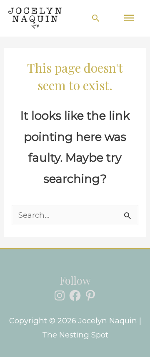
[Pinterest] (90, 295)
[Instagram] (59, 295)
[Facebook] (75, 295)
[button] (96, 18)
